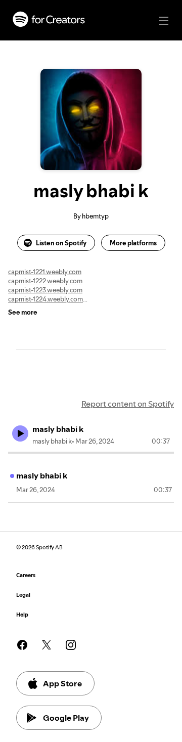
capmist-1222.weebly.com (45, 280)
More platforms (133, 242)
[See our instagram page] (71, 645)
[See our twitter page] (46, 645)
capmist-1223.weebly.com (45, 289)
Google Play (66, 717)
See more (22, 312)
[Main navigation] (164, 21)
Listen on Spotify (61, 242)
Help (22, 615)
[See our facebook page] (22, 645)
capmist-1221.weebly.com (44, 271)
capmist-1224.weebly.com (45, 298)
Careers (25, 575)
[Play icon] (20, 433)
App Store (62, 683)
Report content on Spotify (127, 403)
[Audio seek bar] (91, 453)
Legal (23, 595)
